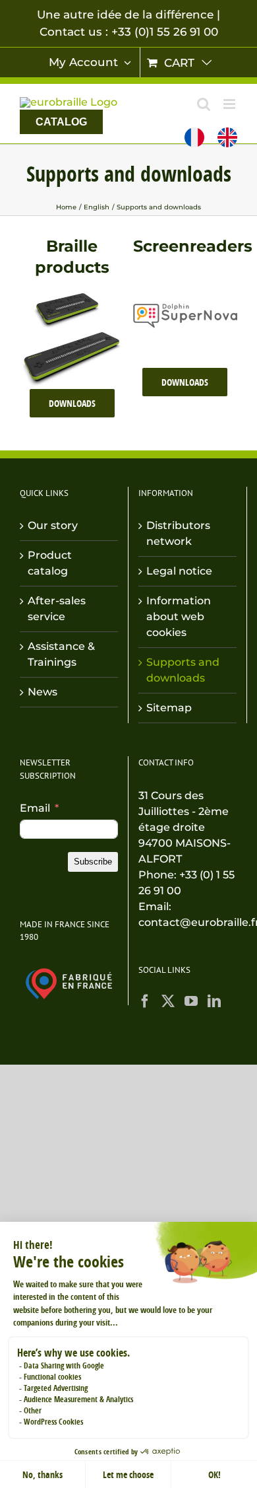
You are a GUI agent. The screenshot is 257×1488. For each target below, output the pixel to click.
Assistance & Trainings (61, 654)
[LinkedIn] (214, 1001)
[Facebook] (145, 1001)
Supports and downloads (182, 670)
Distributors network (178, 533)
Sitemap (169, 707)
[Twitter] (168, 1001)
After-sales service (57, 608)
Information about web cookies (178, 616)
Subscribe (93, 862)
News (42, 692)
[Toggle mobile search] (203, 104)
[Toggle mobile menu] (230, 104)
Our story (53, 525)
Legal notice (179, 571)
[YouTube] (191, 1001)
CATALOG (61, 121)
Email (35, 808)
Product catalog (50, 563)
